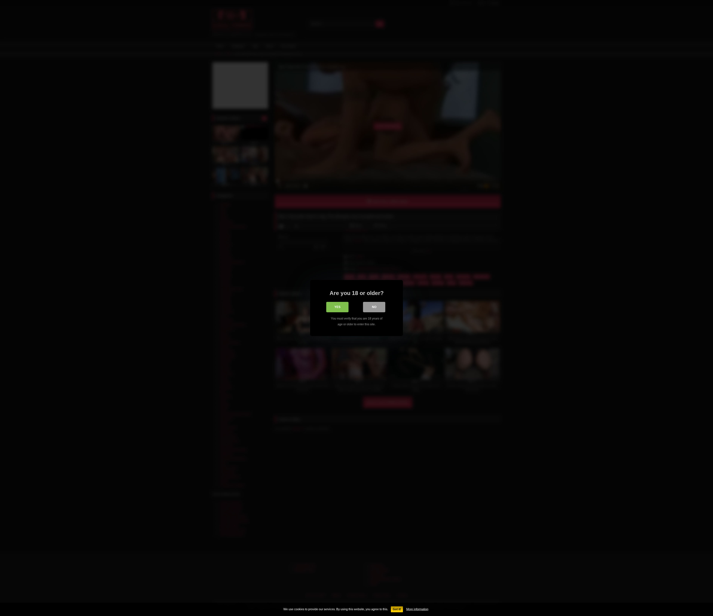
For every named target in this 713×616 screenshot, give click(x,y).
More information (417, 609)
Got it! (397, 609)
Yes (337, 307)
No (374, 307)
